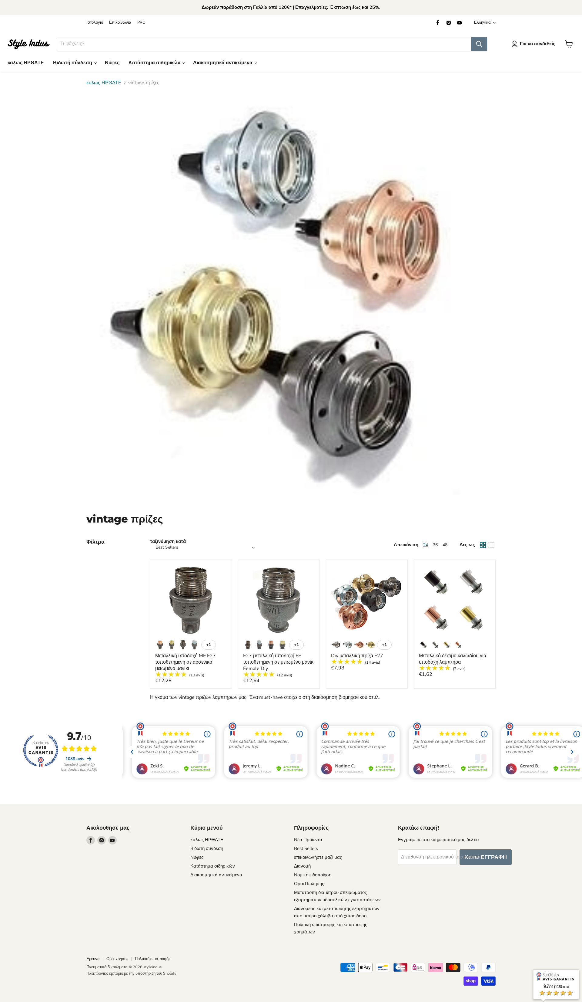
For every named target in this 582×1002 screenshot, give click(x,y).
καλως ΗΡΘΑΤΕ (26, 62)
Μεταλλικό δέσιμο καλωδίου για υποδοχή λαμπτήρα (452, 658)
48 (445, 545)
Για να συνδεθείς (537, 44)
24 (425, 545)
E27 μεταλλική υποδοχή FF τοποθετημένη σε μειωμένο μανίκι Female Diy (279, 662)
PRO (141, 22)
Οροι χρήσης (117, 959)
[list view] (491, 545)
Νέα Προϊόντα (308, 840)
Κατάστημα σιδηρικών (155, 62)
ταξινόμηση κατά (168, 541)
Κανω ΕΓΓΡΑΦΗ (485, 857)
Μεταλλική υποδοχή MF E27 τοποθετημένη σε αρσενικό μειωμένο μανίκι (185, 662)
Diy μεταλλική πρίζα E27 (357, 655)
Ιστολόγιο (94, 22)
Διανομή (302, 866)
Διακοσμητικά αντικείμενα (223, 62)
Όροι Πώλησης (309, 884)
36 (435, 545)
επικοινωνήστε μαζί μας (318, 857)
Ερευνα (93, 959)
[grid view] (483, 545)
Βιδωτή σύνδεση (73, 62)
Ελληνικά (482, 22)
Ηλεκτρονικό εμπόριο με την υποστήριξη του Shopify (131, 973)
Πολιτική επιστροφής (152, 959)
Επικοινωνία (120, 22)
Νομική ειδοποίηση (312, 875)
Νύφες (112, 62)
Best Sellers (306, 848)
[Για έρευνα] (479, 44)
